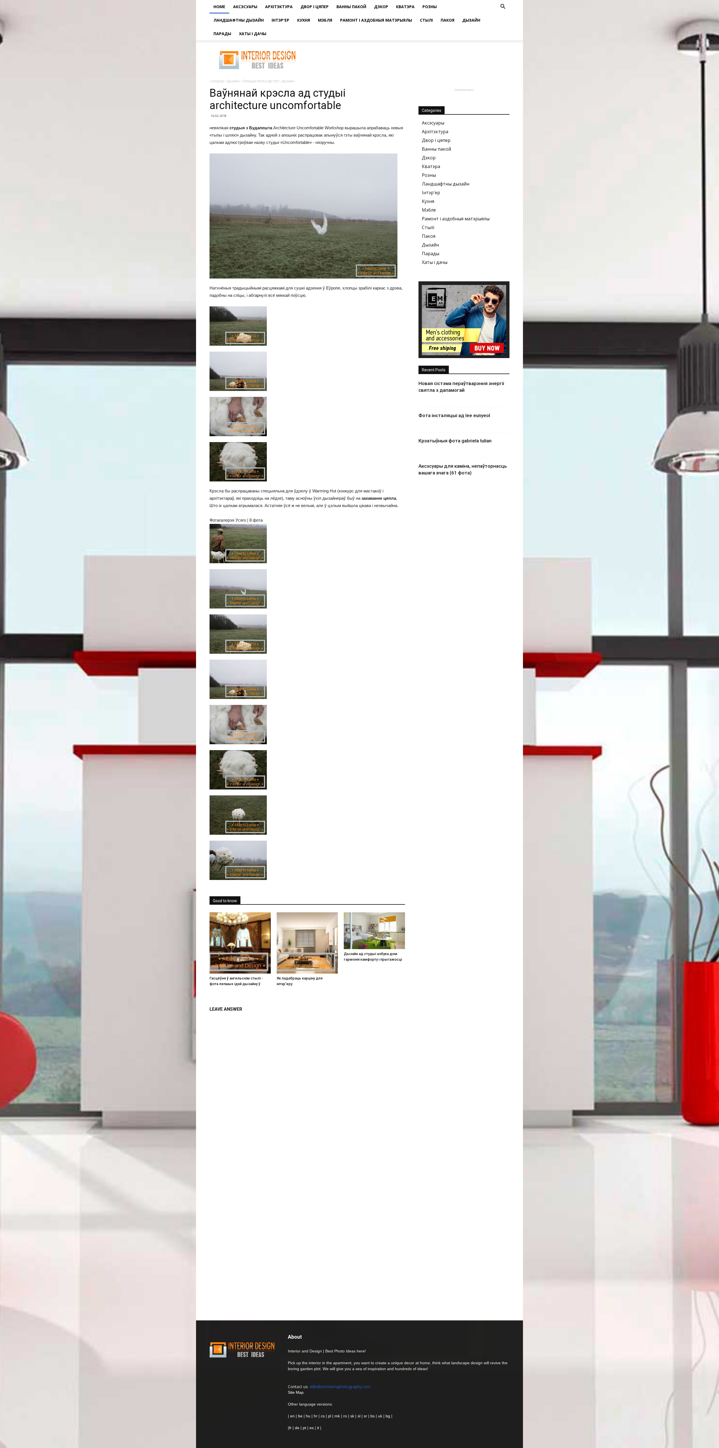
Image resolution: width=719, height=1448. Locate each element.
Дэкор (381, 6)
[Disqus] (307, 1085)
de (298, 1428)
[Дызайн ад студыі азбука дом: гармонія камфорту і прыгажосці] (374, 930)
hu (308, 1416)
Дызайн (471, 20)
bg (388, 1416)
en (292, 1416)
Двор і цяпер (315, 6)
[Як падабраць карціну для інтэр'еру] (307, 943)
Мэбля (325, 20)
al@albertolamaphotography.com (340, 1386)
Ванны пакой (351, 6)
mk (337, 1416)
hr (315, 1416)
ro (345, 1416)
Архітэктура (279, 6)
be (300, 1416)
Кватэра (405, 6)
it (318, 1428)
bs (372, 1416)
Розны (429, 6)
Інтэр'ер (280, 20)
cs (323, 1416)
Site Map (296, 1392)
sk (352, 1416)
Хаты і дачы (252, 33)
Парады (222, 33)
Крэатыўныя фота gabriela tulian (455, 441)
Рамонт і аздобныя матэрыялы (376, 20)
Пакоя (447, 20)
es (312, 1428)
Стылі (426, 20)
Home (219, 6)
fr (290, 1428)
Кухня (303, 20)
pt (304, 1428)
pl (329, 1416)
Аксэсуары (245, 6)
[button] (502, 7)
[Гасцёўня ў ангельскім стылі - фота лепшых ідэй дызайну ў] (240, 943)
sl (359, 1416)
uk (380, 1416)
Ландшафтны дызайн (238, 20)
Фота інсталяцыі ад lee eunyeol (454, 415)
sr (365, 1416)
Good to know (225, 901)
